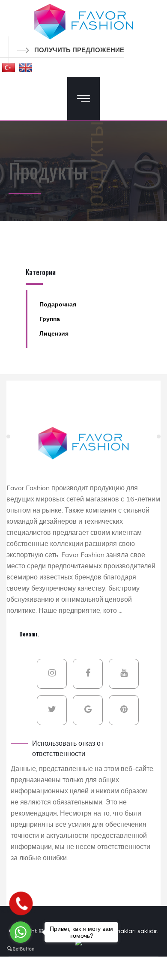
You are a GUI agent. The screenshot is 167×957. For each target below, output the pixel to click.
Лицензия (54, 333)
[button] (8, 67)
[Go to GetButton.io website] (20, 948)
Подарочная (57, 304)
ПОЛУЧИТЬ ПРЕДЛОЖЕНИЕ (79, 50)
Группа (49, 319)
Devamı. (29, 633)
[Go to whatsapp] (20, 932)
